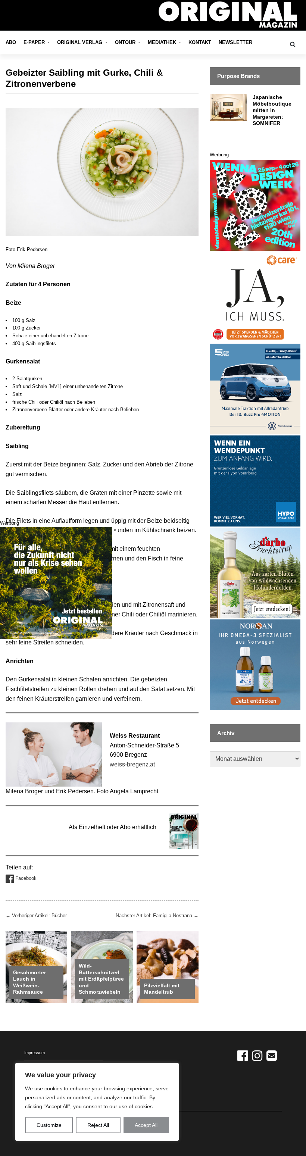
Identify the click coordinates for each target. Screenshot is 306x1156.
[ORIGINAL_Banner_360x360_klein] (255, 388)
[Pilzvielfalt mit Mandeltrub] (167, 966)
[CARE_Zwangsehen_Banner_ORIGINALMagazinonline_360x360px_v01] (255, 297)
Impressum (34, 1052)
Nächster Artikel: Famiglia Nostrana (157, 915)
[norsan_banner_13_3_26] (255, 664)
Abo (11, 42)
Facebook (25, 878)
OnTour (126, 42)
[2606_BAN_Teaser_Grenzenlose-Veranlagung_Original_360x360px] (255, 480)
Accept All (146, 1125)
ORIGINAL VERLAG (80, 42)
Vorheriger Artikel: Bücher (36, 915)
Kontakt (199, 42)
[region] (97, 1102)
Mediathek (163, 42)
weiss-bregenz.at (132, 764)
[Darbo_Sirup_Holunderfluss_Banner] (255, 572)
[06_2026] (56, 582)
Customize (49, 1125)
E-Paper (35, 42)
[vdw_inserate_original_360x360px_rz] (255, 204)
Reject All (98, 1125)
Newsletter (235, 42)
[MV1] (55, 386)
